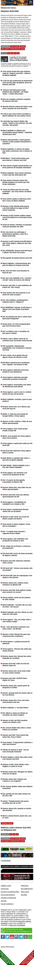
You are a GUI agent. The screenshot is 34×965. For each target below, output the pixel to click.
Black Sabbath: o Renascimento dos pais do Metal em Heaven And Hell (16, 264)
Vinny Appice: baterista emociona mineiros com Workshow (15, 371)
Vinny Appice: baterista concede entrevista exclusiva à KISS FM (15, 378)
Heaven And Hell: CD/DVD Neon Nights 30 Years (14, 679)
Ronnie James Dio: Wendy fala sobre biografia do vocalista (16, 657)
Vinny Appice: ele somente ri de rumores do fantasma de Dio (14, 474)
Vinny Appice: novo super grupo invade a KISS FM (15, 430)
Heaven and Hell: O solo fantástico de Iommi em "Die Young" (17, 286)
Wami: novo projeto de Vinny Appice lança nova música (16, 437)
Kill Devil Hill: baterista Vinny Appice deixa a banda (16, 452)
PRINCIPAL (25, 886)
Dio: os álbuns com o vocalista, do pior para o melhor (15, 332)
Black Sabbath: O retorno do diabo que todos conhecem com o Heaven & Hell (17, 151)
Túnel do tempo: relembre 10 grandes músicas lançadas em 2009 (17, 226)
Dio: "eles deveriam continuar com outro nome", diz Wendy (15, 628)
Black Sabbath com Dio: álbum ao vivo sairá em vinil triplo (17, 613)
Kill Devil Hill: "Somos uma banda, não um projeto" (17, 569)
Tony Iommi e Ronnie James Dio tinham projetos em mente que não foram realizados (15, 182)
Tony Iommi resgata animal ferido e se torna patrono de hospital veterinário (17, 166)
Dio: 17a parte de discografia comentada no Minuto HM (13, 481)
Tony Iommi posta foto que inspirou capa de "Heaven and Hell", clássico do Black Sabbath (16, 73)
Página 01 (5, 834)
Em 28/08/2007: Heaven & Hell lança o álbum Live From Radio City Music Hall (17, 309)
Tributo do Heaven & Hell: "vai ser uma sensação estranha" (15, 751)
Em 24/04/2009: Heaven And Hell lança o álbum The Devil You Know (17, 251)
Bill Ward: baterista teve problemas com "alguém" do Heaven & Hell (16, 363)
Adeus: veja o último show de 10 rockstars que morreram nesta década (17, 340)
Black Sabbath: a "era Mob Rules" (15, 708)
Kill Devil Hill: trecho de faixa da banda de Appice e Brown (17, 554)
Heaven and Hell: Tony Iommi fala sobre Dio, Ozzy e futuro (15, 736)
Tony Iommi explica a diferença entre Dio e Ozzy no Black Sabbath (16, 200)
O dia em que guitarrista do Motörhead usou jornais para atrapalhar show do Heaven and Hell (17, 82)
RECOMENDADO (27, 889)
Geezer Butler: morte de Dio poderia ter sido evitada (16, 598)
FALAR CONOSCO (7, 904)
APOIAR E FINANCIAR (8, 898)
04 (15, 53)
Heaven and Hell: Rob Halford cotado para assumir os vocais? (16, 591)
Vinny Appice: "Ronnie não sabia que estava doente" (16, 650)
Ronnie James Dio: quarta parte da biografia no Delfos (15, 686)
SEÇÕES (24, 895)
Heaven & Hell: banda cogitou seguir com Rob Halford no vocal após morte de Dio (17, 217)
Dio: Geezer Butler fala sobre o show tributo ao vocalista (16, 729)
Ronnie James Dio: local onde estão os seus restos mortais (16, 672)
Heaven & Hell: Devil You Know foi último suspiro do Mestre (15, 518)
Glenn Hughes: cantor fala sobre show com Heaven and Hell (17, 758)
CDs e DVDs (14, 46)
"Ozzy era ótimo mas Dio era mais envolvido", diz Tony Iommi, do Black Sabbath (16, 191)
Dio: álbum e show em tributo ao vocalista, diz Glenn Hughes (15, 714)
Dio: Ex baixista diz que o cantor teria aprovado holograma (16, 317)
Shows (22, 46)
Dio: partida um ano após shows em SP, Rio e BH (16, 795)
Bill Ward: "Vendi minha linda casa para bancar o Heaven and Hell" (15, 159)
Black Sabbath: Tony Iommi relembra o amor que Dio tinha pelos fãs (16, 174)
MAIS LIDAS (25, 892)
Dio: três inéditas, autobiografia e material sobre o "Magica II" (15, 301)
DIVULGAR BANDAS (8, 895)
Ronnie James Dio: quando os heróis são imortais (16, 809)
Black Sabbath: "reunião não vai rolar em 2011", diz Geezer (17, 606)
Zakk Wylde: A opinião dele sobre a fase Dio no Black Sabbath (16, 459)
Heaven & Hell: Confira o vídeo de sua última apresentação (17, 422)
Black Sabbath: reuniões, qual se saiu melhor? (17, 400)
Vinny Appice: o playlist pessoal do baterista (16, 642)
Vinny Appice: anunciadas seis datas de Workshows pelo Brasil (16, 385)
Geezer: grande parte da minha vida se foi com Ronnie (17, 694)
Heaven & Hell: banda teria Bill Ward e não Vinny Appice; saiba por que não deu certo (17, 243)
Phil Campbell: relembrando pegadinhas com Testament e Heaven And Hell (16, 348)
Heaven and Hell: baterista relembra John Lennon (16, 562)
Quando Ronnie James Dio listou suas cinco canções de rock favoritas (17, 107)
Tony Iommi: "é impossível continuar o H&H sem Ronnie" (17, 743)
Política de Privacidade (16, 925)
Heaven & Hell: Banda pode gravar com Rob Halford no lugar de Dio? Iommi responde (15, 208)
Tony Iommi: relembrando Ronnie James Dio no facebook (15, 510)
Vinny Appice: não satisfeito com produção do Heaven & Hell (15, 540)
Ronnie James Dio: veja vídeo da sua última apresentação (16, 488)
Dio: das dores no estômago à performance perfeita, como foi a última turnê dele (15, 234)
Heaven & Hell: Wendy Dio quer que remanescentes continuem (16, 635)
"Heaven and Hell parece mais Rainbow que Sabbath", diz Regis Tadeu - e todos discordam (15, 92)
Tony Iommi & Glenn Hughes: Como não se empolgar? (16, 525)
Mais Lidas (20, 49)
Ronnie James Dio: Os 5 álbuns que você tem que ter (16, 408)
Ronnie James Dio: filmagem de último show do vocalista (17, 773)
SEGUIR (3, 901)
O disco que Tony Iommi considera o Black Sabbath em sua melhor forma (16, 115)
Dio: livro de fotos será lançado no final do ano (15, 272)
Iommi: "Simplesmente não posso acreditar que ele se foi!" (15, 802)
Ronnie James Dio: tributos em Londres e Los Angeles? (14, 780)
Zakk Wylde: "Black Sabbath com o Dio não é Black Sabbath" (16, 466)
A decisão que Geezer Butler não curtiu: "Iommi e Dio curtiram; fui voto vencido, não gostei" (17, 123)
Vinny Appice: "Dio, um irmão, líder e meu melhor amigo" (16, 620)
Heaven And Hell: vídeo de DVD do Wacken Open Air (15, 664)
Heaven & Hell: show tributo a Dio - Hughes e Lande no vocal (16, 765)
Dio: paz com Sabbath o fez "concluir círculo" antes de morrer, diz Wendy (16, 279)
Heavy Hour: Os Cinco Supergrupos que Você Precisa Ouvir (16, 325)
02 (8, 53)
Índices (13, 8)
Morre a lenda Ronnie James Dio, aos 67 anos (16, 817)
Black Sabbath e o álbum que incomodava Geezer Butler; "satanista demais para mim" (17, 132)
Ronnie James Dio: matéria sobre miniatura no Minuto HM (15, 584)
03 (12, 53)
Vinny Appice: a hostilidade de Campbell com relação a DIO (14, 503)
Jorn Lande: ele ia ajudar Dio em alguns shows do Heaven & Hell (15, 356)
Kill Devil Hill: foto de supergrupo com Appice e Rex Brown (17, 576)
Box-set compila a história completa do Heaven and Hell (16, 100)
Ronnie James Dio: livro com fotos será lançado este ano (15, 701)
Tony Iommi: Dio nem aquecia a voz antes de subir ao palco (16, 294)
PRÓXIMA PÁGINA (7, 823)
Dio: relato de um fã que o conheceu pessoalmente (16, 547)
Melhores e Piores (8, 49)
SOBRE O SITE (6, 886)
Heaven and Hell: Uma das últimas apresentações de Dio (15, 496)
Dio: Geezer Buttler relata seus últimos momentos (17, 787)
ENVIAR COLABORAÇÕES (10, 892)
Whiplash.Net (5, 8)
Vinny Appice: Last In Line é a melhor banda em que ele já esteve (16, 393)
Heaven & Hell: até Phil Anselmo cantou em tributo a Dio (14, 721)
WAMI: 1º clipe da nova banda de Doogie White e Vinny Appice (15, 415)
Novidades (5, 46)
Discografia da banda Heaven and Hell (17, 258)
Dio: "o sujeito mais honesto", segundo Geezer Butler (14, 532)
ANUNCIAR (5, 889)
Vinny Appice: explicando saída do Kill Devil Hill (17, 444)
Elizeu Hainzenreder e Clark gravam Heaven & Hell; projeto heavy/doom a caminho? (16, 142)
